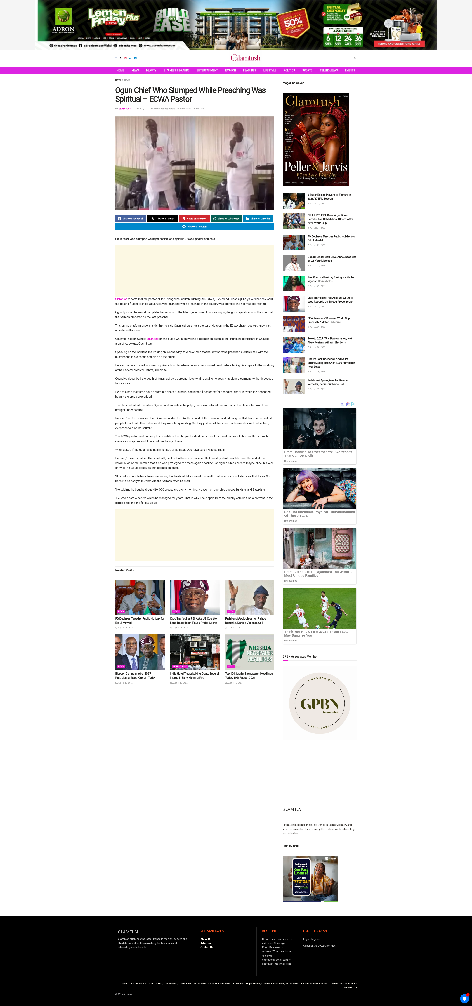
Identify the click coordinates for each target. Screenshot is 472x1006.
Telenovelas (329, 70)
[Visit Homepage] (245, 58)
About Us (205, 939)
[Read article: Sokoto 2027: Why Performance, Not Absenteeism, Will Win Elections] (294, 345)
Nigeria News (168, 108)
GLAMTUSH (125, 108)
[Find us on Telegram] (135, 58)
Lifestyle (269, 70)
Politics (289, 70)
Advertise (206, 943)
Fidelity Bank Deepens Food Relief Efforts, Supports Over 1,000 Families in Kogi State (331, 362)
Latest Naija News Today (314, 983)
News (135, 70)
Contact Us (206, 947)
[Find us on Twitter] (120, 58)
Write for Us (350, 987)
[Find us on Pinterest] (125, 58)
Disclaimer (170, 983)
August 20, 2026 (317, 347)
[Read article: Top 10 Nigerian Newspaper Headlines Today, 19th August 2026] (250, 652)
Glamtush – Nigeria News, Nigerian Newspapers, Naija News (265, 983)
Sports (307, 70)
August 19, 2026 (234, 628)
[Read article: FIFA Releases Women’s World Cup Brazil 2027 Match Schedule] (294, 324)
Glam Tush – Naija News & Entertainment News (205, 983)
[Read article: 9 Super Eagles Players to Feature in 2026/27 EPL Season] (294, 201)
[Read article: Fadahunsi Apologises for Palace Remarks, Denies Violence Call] (250, 597)
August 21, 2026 (125, 628)
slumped (153, 339)
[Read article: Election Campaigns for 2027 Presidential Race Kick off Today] (140, 652)
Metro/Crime (180, 666)
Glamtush (121, 299)
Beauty (151, 70)
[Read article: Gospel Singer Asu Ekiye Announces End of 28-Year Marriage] (294, 263)
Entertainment (207, 70)
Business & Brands (177, 70)
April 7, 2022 (143, 108)
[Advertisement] (194, 271)
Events (350, 70)
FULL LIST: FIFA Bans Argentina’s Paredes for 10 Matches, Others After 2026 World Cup (330, 219)
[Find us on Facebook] (116, 58)
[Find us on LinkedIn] (130, 58)
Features (249, 70)
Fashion (230, 70)
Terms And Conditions (343, 983)
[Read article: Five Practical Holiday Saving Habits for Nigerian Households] (294, 283)
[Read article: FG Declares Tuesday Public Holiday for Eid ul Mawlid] (140, 597)
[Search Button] (355, 58)
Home (120, 70)
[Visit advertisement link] (236, 25)
